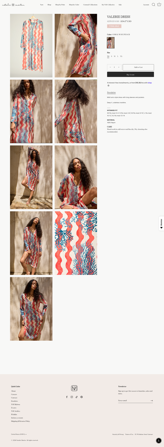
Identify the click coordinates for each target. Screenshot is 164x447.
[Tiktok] (77, 397)
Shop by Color (74, 5)
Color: (118, 34)
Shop (49, 5)
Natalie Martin (21, 440)
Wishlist (14, 415)
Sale (120, 5)
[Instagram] (72, 397)
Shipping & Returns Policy (20, 421)
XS (108, 56)
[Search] (153, 4)
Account (146, 5)
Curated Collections (90, 5)
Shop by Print (60, 5)
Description (111, 92)
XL (121, 56)
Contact (14, 398)
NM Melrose (15, 404)
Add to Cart (138, 67)
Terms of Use (129, 434)
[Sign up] (152, 401)
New (41, 5)
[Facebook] (67, 397)
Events (13, 408)
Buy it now (130, 75)
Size (108, 53)
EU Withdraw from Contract (144, 434)
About (13, 391)
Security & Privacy (118, 434)
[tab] (112, 92)
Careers (14, 394)
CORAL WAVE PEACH (110, 42)
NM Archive (15, 411)
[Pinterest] (81, 397)
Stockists (14, 401)
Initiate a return (17, 418)
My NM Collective (108, 5)
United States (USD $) (18, 434)
